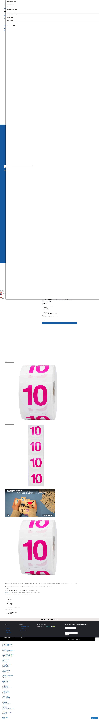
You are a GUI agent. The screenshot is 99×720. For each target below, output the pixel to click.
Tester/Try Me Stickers (7, 703)
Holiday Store (4, 693)
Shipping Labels (4, 706)
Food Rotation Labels (6, 678)
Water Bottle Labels (6, 698)
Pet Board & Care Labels (7, 712)
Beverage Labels (6, 672)
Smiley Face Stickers (6, 670)
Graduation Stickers (6, 697)
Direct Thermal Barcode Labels (8, 708)
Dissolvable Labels (6, 676)
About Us (7, 626)
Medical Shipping (6, 688)
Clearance (3, 718)
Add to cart (59, 323)
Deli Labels (5, 674)
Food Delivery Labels (6, 677)
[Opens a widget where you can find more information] (94, 718)
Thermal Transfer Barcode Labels (8, 709)
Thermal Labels (4, 707)
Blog (21, 632)
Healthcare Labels (5, 681)
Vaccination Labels (6, 692)
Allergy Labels (5, 682)
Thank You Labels (6, 704)
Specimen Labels (6, 691)
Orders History (8, 632)
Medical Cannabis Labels (7, 687)
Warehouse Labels (55, 316)
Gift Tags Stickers (6, 696)
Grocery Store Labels (6, 680)
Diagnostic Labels (6, 685)
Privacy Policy (23, 628)
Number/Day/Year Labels (48, 316)
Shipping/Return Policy (25, 626)
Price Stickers (5, 701)
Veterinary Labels (4, 711)
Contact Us (8, 628)
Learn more (55, 619)
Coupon (22, 635)
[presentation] (1, 291)
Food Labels (4, 671)
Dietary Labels (5, 686)
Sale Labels (5, 702)
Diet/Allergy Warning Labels (8, 675)
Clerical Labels (5, 683)
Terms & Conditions (24, 630)
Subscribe (66, 634)
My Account (8, 630)
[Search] (4, 3)
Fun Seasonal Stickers (7, 695)
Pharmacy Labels (6, 690)
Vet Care (4, 714)
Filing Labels (5, 713)
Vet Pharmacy (5, 716)
